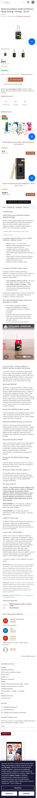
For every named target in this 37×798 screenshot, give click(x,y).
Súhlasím (26, 793)
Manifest (3, 681)
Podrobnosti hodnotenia (23, 16)
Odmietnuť (9, 793)
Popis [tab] (4, 207)
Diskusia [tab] (25, 207)
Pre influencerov (5, 698)
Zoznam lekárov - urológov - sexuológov (13, 691)
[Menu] (33, 2)
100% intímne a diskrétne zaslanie (11, 672)
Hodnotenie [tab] (18, 207)
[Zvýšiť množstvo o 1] (7, 79)
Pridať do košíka (16, 80)
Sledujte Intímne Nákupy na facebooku (15, 712)
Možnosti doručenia (26, 74)
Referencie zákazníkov (7, 679)
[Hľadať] (23, 2)
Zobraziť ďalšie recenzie (28, 656)
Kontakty (3, 667)
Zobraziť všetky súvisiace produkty (18, 202)
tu (20, 783)
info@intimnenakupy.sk (10, 707)
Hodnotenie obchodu (7, 695)
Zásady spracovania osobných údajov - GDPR (14, 684)
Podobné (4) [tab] (10, 207)
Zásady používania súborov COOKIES (12, 686)
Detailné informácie (6, 96)
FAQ (2, 693)
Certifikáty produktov (7, 688)
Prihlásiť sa (6, 734)
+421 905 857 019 (9, 710)
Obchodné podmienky (7, 669)
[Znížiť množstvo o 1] (7, 81)
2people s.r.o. (5, 677)
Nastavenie (17, 788)
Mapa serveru (5, 674)
